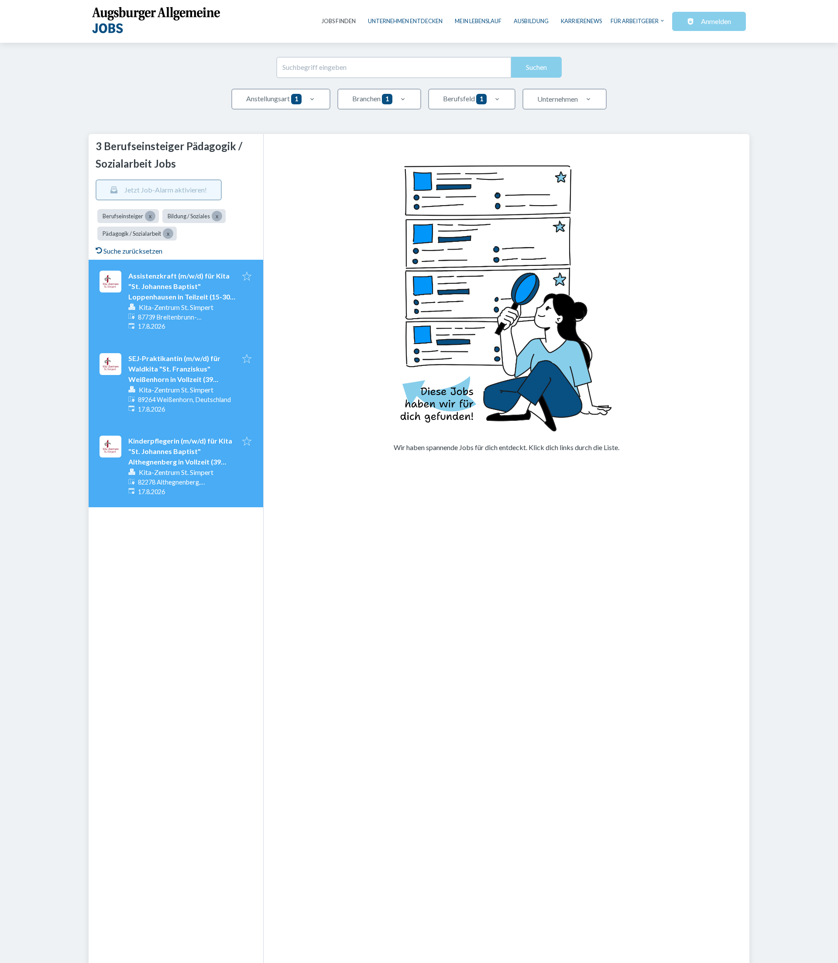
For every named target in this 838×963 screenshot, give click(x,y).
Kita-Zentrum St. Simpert (176, 307)
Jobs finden (339, 20)
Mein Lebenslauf (478, 20)
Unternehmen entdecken (405, 20)
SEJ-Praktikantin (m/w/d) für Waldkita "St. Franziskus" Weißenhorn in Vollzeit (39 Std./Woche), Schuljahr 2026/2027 (174, 379)
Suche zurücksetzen (132, 251)
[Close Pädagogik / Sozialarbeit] (168, 233)
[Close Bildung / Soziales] (217, 216)
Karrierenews (581, 20)
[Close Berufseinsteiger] (150, 216)
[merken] (246, 277)
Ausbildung (531, 20)
